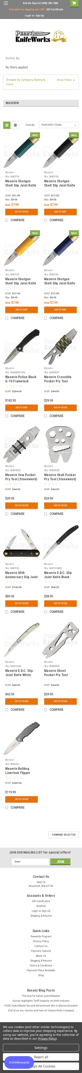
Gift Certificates (41, 901)
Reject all (41, 1057)
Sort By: (30, 124)
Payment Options (41, 951)
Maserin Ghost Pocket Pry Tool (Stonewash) (56, 675)
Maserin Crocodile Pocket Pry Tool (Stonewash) (57, 381)
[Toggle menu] (6, 6)
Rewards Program (41, 936)
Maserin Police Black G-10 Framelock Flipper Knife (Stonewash (20, 383)
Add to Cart (60, 212)
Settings (41, 1047)
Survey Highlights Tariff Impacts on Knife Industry (41, 1000)
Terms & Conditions (41, 965)
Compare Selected (63, 834)
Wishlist (41, 906)
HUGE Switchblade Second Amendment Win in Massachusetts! (41, 1005)
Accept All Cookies (41, 1066)
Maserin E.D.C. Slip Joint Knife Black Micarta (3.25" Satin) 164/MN (59, 579)
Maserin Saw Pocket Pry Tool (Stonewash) (21, 477)
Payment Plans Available (41, 970)
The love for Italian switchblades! (41, 996)
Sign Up (40, 15)
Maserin (9, 172)
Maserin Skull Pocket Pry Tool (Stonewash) (60, 477)
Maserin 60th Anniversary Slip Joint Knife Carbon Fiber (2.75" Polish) (21, 579)
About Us (41, 955)
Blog (41, 975)
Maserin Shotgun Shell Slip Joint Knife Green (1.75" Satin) (20, 185)
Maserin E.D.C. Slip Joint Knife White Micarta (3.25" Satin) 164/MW (20, 677)
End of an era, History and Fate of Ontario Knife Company (41, 1010)
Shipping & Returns (41, 915)
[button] (41, 82)
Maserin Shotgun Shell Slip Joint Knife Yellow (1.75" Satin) (20, 283)
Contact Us (41, 946)
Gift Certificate (54, 9)
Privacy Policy (41, 941)
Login (28, 15)
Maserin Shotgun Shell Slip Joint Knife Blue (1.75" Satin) (59, 283)
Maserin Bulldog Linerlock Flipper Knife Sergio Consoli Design (20, 775)
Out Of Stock (21, 212)
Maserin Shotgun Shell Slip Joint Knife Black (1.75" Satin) (59, 185)
